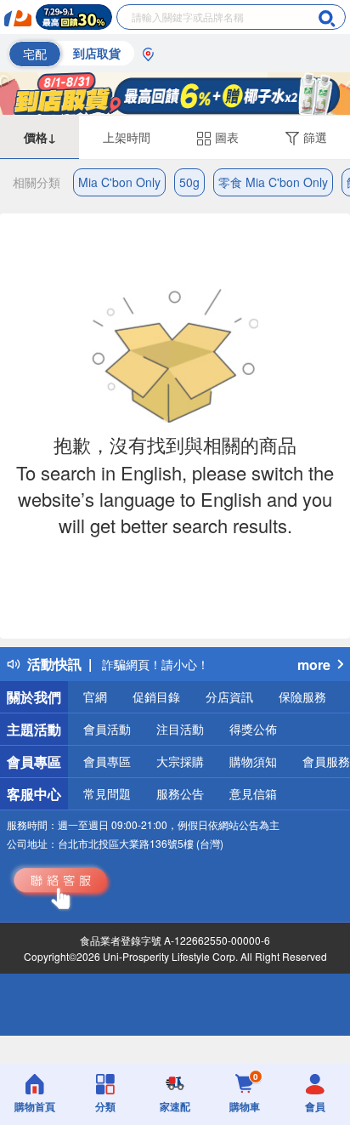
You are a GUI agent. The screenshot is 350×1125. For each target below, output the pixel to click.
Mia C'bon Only (119, 181)
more (313, 664)
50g (189, 181)
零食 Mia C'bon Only (273, 181)
